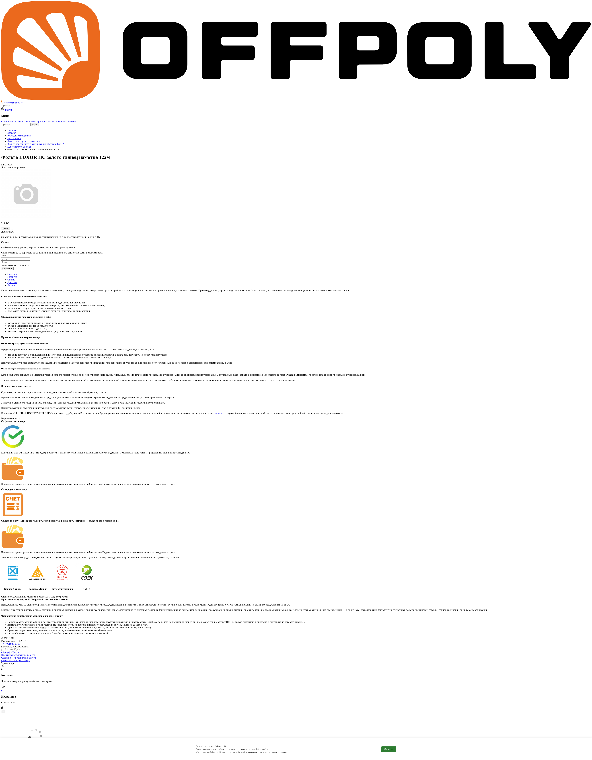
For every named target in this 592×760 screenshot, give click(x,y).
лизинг (218, 413)
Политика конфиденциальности (18, 655)
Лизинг (11, 285)
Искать (35, 125)
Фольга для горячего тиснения (23, 141)
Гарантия (12, 277)
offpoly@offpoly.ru (10, 652)
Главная (11, 130)
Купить (5, 229)
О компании (7, 121)
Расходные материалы (19, 135)
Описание (12, 274)
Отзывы (51, 121)
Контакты (70, 121)
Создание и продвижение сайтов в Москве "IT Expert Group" (18, 659)
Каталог (19, 121)
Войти (8, 109)
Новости (60, 121)
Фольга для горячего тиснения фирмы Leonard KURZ (35, 144)
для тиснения (14, 138)
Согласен (388, 749)
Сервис (28, 121)
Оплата (11, 279)
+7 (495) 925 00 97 (13, 102)
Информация (39, 121)
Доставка (12, 282)
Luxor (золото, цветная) (19, 146)
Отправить (7, 269)
